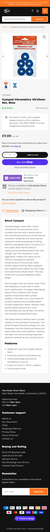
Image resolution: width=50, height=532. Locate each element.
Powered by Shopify (35, 529)
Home (4, 27)
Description (12, 210)
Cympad (6, 95)
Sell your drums (9, 459)
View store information (19, 192)
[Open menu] (45, 11)
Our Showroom (9, 422)
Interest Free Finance (12, 465)
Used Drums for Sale (12, 455)
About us (6, 418)
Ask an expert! (9, 203)
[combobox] (25, 19)
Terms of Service (10, 435)
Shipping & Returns (11, 428)
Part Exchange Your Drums (15, 462)
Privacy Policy (9, 432)
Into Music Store (19, 529)
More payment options (25, 167)
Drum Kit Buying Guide (13, 452)
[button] (25, 178)
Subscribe (38, 491)
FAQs (4, 425)
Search (39, 19)
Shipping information (37, 210)
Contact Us (7, 438)
